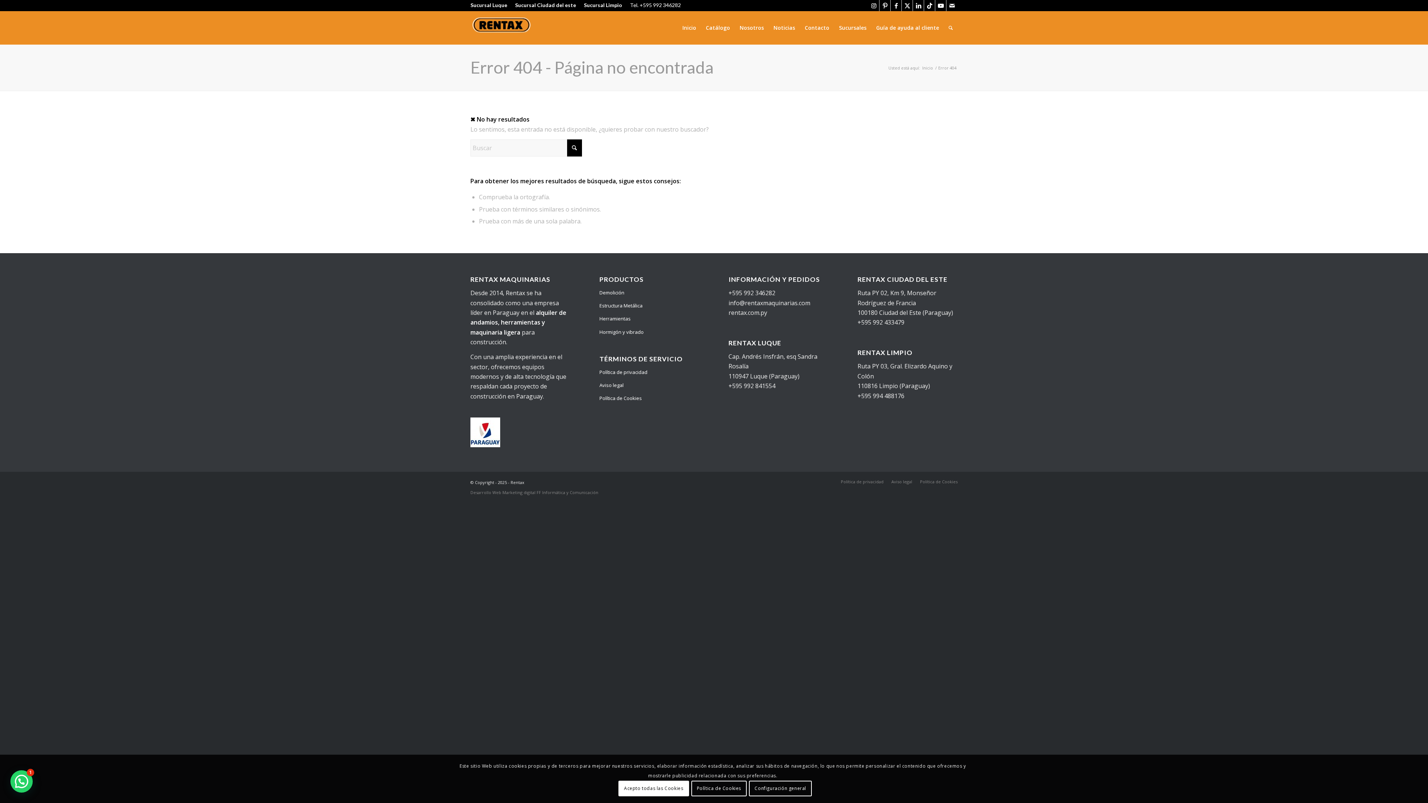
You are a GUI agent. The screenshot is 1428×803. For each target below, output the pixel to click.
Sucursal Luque (488, 5)
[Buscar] (951, 28)
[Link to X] (907, 5)
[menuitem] (689, 28)
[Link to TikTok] (929, 5)
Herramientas (615, 318)
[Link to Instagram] (873, 5)
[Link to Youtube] (940, 5)
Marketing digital (519, 492)
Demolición (611, 292)
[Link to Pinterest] (884, 5)
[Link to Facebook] (896, 5)
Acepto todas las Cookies (653, 788)
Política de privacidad (623, 372)
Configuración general (780, 788)
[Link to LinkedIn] (918, 5)
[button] (21, 781)
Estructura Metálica (621, 305)
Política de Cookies (620, 398)
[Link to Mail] (952, 5)
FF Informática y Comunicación (567, 492)
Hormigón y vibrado (621, 332)
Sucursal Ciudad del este (545, 5)
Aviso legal (611, 385)
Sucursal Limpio (603, 5)
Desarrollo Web (486, 492)
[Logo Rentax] (502, 28)
